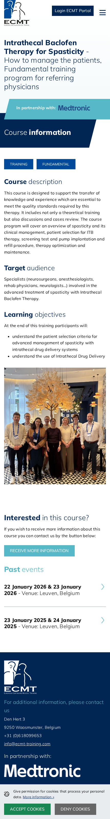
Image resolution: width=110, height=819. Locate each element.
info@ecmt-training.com (27, 743)
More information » (38, 797)
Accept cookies (27, 809)
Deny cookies (75, 809)
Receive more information (39, 550)
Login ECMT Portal (73, 10)
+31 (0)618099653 (23, 735)
